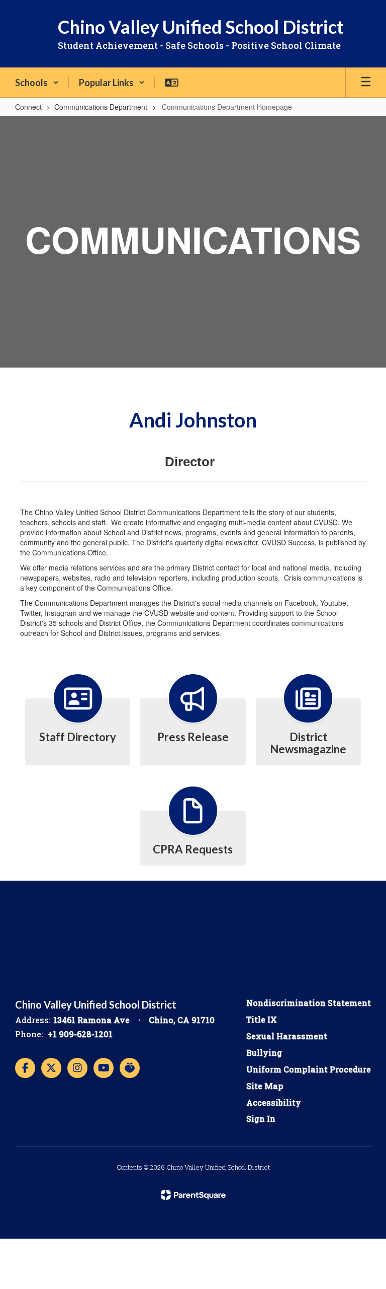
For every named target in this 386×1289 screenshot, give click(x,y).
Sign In (260, 1118)
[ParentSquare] (193, 1194)
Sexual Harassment (286, 1036)
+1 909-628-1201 (80, 1034)
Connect (28, 107)
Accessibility (273, 1102)
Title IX (261, 1019)
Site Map (264, 1086)
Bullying (264, 1052)
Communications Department (100, 107)
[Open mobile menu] (366, 82)
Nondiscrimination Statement (308, 1002)
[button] (37, 82)
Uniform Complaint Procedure (308, 1069)
